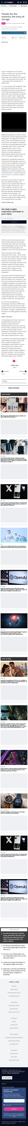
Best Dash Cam (14, 1053)
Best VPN (14, 986)
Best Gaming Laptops (14, 1005)
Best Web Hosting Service (14, 992)
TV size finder (13, 6)
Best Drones (14, 1056)
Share (5, 37)
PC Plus (9, 23)
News (3, 23)
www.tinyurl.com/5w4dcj (11, 175)
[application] (14, 121)
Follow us (16, 37)
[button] (26, 2)
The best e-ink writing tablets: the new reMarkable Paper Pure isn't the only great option (14, 956)
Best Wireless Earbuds (14, 1040)
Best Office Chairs (14, 1044)
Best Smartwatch (14, 1028)
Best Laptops (14, 1002)
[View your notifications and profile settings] (18, 2)
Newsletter (23, 37)
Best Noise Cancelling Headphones (14, 1037)
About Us (4, 1083)
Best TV (14, 1021)
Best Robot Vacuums (14, 1060)
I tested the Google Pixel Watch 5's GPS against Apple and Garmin (14, 963)
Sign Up (14, 1109)
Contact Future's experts (8, 1087)
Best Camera (14, 1050)
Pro (2, 10)
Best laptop (24, 6)
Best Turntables (14, 1034)
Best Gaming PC (14, 1008)
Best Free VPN (14, 989)
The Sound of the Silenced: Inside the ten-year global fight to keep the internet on (14, 947)
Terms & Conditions (12, 1115)
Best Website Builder (14, 996)
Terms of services (19, 226)
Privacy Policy (19, 1114)
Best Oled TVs (14, 1024)
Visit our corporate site (13, 1073)
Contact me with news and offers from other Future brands (14, 1105)
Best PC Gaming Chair (14, 1012)
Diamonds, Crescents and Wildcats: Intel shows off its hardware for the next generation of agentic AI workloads (14, 971)
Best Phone (14, 1018)
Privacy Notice (21, 227)
